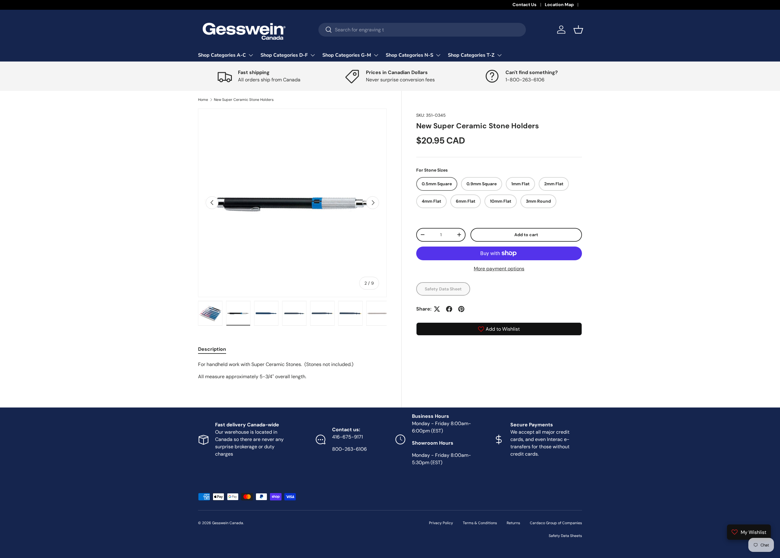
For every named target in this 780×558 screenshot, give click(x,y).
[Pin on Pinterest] (461, 309)
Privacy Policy (441, 523)
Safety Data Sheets (565, 535)
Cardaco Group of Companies (556, 523)
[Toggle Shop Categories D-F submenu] (312, 55)
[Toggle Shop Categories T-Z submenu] (499, 55)
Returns (513, 523)
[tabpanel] (292, 370)
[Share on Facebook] (449, 309)
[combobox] (422, 30)
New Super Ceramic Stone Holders (244, 99)
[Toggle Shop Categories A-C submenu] (250, 55)
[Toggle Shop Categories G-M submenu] (376, 55)
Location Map (559, 4)
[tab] (212, 349)
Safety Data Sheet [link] (443, 288)
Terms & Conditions (480, 523)
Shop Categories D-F (284, 55)
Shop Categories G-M (346, 55)
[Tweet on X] (437, 309)
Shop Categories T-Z (471, 55)
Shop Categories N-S (409, 55)
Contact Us (524, 4)
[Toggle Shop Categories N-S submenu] (438, 55)
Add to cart (526, 234)
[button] (578, 29)
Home (203, 99)
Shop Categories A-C (222, 55)
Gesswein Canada (227, 523)
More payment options (499, 268)
